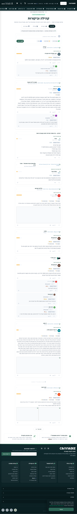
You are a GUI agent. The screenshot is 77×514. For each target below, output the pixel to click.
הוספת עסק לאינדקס (13, 473)
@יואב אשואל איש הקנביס (45, 68)
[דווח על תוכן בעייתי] (17, 63)
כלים (56, 3)
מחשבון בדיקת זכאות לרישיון (48, 476)
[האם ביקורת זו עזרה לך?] (58, 112)
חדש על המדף (71, 476)
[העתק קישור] (50, 63)
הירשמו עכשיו (6, 454)
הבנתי (61, 509)
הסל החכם (52, 469)
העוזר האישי (52, 473)
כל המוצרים (70, 8)
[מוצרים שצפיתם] (25, 3)
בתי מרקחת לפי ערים (69, 501)
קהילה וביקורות (32, 476)
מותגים (72, 497)
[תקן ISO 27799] (3, 510)
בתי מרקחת (61, 8)
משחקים (29, 3)
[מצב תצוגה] (21, 3)
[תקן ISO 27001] (7, 510)
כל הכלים (53, 478)
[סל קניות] (17, 3)
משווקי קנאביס (70, 493)
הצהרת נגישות (14, 476)
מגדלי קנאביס (70, 488)
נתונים (40, 3)
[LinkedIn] (41, 448)
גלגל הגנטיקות (33, 473)
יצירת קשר (15, 471)
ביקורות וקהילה (50, 8)
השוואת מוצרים (51, 471)
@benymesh (47, 284)
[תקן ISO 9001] (11, 510)
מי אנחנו (16, 467)
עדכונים (50, 3)
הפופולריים (39, 8)
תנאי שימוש (15, 478)
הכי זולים (20, 8)
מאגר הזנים (12, 8)
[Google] (48, 448)
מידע (45, 3)
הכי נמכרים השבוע (70, 473)
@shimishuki (45, 296)
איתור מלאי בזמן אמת (50, 467)
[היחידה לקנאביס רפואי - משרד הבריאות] (15, 510)
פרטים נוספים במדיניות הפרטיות (57, 505)
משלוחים (72, 478)
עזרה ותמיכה (15, 469)
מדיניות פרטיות (14, 480)
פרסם (19, 41)
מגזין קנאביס (33, 480)
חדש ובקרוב (30, 8)
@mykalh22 (47, 118)
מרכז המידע (33, 467)
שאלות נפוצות (33, 469)
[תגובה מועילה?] (55, 75)
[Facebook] (45, 448)
